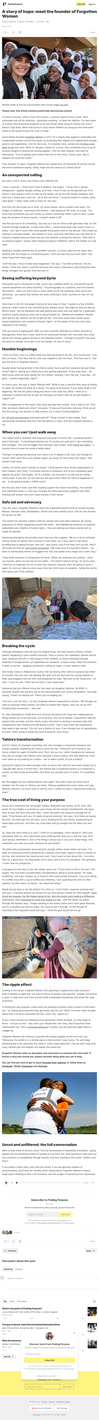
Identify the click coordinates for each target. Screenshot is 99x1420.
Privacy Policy (69, 1368)
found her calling (81, 445)
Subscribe (81, 4)
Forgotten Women (34, 137)
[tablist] (13, 1269)
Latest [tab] (11, 1301)
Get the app (62, 1408)
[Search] (94, 1301)
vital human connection (37, 548)
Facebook (7, 1066)
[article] (49, 1313)
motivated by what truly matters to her (41, 899)
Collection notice (63, 1401)
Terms (51, 1401)
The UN (7, 768)
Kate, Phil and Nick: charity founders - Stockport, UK (25, 1328)
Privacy (44, 1401)
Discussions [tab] (22, 1301)
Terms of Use (62, 1366)
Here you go (60, 105)
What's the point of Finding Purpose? (22, 1308)
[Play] (6, 1182)
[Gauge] (92, 1182)
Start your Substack (43, 1408)
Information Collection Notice (48, 1368)
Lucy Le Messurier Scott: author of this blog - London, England (29, 1312)
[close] (74, 1333)
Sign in (92, 4)
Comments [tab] (8, 1269)
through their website (54, 1062)
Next (88, 1250)
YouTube (42, 1066)
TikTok (17, 1066)
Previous (12, 1250)
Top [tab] (5, 1301)
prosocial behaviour (38, 1027)
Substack (37, 1414)
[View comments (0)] (13, 32)
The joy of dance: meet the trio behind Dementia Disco (31, 1324)
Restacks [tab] (19, 1269)
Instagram (27, 1066)
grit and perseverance (17, 417)
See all (7, 1356)
